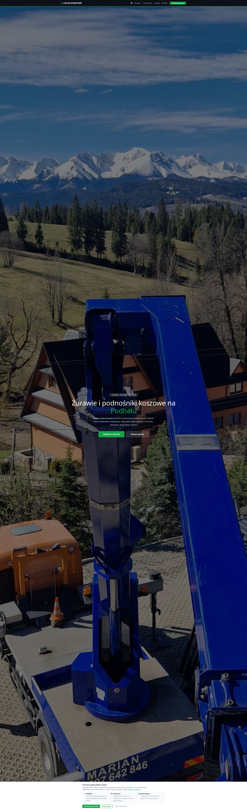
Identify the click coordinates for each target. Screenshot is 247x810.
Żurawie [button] (137, 3)
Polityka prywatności (134, 789)
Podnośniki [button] (147, 3)
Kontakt (164, 3)
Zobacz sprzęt (137, 434)
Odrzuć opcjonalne (121, 806)
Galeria (157, 3)
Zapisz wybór (106, 806)
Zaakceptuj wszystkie (91, 806)
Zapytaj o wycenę (178, 3)
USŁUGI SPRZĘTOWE (71, 3)
